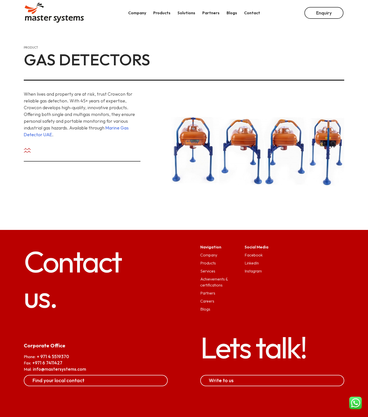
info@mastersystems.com (59, 369)
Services (207, 270)
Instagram (253, 270)
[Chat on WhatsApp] (355, 404)
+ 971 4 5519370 (53, 356)
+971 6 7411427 (47, 363)
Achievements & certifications (214, 282)
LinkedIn (252, 262)
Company (208, 254)
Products (208, 262)
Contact (252, 12)
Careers (207, 301)
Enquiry (324, 13)
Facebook (254, 254)
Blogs (205, 309)
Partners (207, 293)
